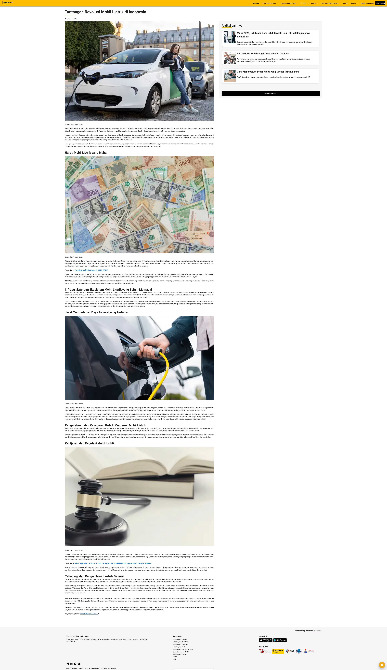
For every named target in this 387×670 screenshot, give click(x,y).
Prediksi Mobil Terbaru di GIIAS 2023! (91, 270)
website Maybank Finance (89, 614)
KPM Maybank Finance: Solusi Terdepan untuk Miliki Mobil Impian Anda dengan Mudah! (113, 563)
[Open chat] (382, 665)
